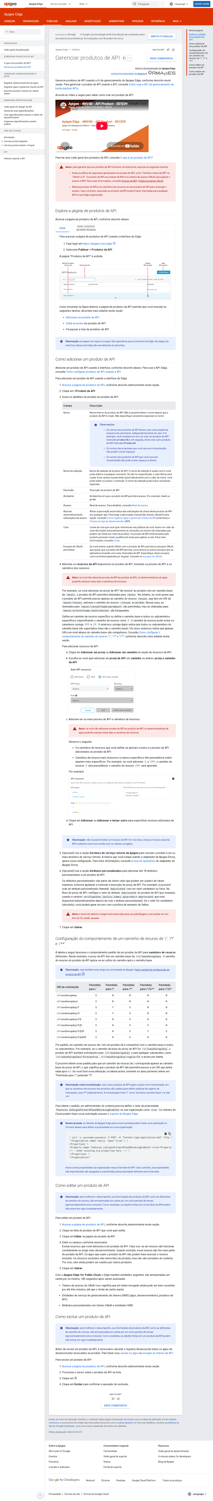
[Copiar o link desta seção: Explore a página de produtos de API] (119, 211)
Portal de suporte (113, 1467)
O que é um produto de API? (136, 157)
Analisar (71, 21)
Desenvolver (31, 21)
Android (90, 1480)
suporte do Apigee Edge (124, 1113)
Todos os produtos (172, 1480)
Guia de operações (144, 861)
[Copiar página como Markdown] (124, 58)
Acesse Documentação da (129, 74)
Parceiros (54, 1461)
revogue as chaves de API (157, 1353)
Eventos (53, 1456)
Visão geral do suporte (115, 1456)
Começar (9, 21)
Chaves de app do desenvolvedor (107, 521)
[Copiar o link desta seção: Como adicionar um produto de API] (118, 360)
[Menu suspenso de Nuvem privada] (71, 4)
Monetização (93, 21)
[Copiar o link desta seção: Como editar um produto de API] (112, 1186)
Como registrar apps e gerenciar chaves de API (131, 518)
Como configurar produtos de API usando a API (93, 371)
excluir (79, 323)
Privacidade (55, 1494)
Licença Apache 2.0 (126, 1422)
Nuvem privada (59, 4)
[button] (22, 141)
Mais (82, 4)
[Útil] (168, 49)
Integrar (137, 21)
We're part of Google (59, 1451)
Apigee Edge (36, 4)
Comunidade (110, 1451)
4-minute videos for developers (174, 1456)
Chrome (105, 1480)
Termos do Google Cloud (96, 1494)
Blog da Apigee (166, 1461)
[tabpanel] (116, 283)
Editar (69, 323)
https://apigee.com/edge (97, 243)
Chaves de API (129, 181)
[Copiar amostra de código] (170, 1134)
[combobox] (148, 4)
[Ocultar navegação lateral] (40, 1495)
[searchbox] (22, 31)
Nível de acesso (140, 505)
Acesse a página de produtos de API (83, 385)
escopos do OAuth (152, 556)
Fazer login (202, 4)
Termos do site (72, 1494)
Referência (158, 21)
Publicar (52, 21)
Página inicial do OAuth (151, 181)
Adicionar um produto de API (82, 317)
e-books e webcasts (59, 1467)
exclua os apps (129, 1353)
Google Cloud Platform (144, 1480)
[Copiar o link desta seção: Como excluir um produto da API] (113, 1317)
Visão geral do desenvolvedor (173, 1451)
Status (107, 1461)
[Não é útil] (173, 49)
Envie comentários (161, 58)
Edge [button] (62, 228)
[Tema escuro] (166, 1134)
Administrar (116, 21)
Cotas (117, 540)
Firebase (120, 1480)
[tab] (62, 228)
